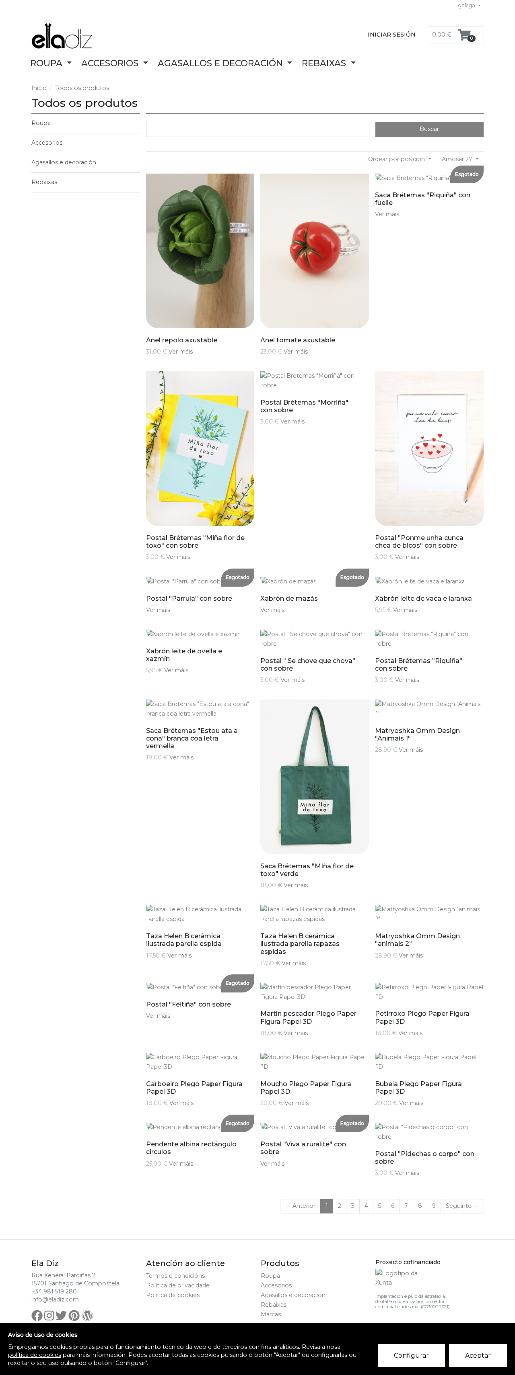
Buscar (429, 129)
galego (467, 5)
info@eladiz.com (55, 1299)
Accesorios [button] (111, 63)
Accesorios (46, 142)
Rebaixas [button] (325, 63)
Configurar (411, 1355)
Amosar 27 (458, 159)
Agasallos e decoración (63, 162)
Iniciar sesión (392, 34)
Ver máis (181, 351)
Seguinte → (462, 1205)
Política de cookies (173, 1295)
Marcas (271, 1314)
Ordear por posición (397, 159)
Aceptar (478, 1355)
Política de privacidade (178, 1285)
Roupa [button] (47, 63)
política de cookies (34, 1355)
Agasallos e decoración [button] (221, 63)
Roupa (41, 123)
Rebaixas (44, 182)
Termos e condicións (175, 1275)
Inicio (39, 88)
